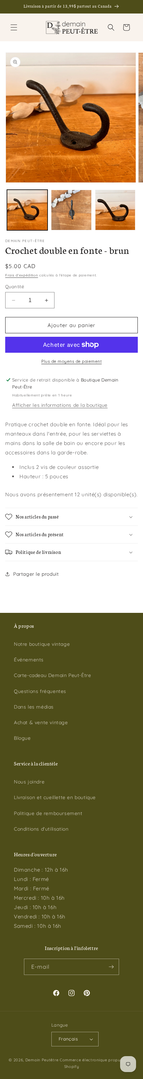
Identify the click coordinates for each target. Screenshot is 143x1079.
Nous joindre (29, 782)
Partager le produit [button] (36, 574)
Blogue (22, 738)
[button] (14, 27)
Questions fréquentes (40, 691)
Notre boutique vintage (42, 644)
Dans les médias (34, 707)
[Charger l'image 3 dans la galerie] (115, 210)
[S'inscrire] (111, 967)
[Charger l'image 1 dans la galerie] (27, 210)
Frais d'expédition (21, 275)
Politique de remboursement (48, 813)
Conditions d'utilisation (41, 829)
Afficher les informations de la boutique (60, 405)
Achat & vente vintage (41, 722)
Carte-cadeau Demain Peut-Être (52, 675)
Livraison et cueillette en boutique (55, 797)
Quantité (14, 286)
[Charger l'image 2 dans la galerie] (71, 210)
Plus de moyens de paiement (71, 361)
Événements (29, 660)
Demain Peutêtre (42, 1059)
